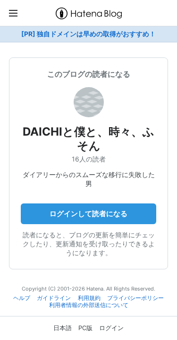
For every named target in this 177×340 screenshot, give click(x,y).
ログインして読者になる (88, 213)
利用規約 (89, 298)
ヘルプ (21, 298)
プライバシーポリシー (135, 298)
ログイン (111, 328)
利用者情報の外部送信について (88, 305)
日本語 (62, 328)
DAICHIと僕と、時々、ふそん (88, 139)
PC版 (85, 328)
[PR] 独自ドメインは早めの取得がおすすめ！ (88, 34)
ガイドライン (54, 298)
